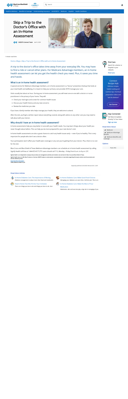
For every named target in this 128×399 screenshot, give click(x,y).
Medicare (64, 11)
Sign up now (112, 122)
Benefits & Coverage (25, 11)
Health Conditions (81, 11)
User (122, 5)
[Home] (23, 5)
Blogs (18, 61)
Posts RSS (113, 148)
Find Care (111, 73)
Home (13, 61)
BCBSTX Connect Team (26, 42)
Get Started (113, 104)
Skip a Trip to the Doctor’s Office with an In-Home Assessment (43, 61)
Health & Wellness (11, 11)
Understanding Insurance (42, 11)
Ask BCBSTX (55, 11)
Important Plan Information (17, 161)
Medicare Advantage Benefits (112, 133)
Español (71, 11)
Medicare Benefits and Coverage (112, 138)
